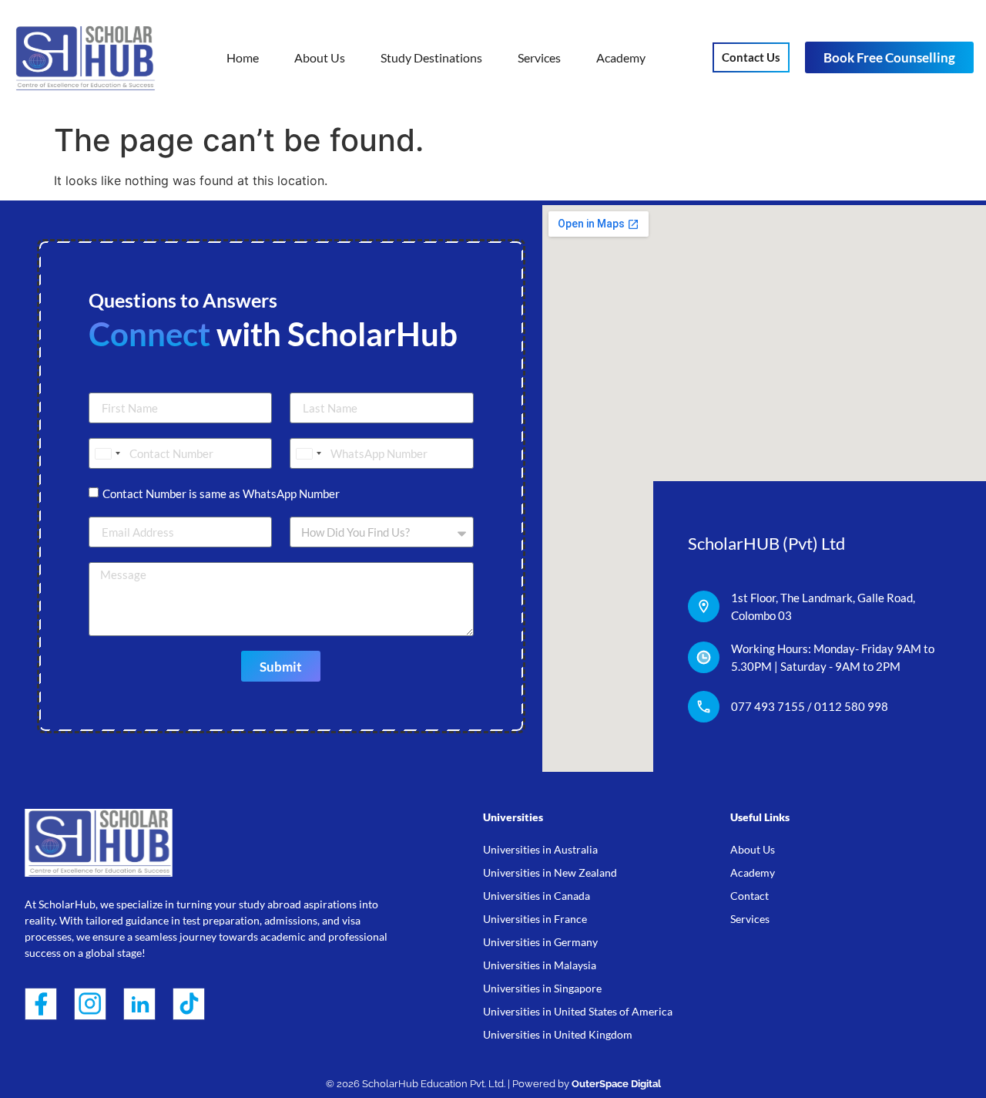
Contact (749, 896)
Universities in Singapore (542, 988)
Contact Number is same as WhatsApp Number (221, 493)
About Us (319, 57)
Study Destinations (431, 57)
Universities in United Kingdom (557, 1034)
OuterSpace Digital (616, 1084)
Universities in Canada (536, 896)
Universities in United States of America (577, 1011)
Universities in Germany (540, 942)
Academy (621, 57)
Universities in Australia (540, 849)
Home (242, 57)
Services (539, 57)
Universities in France (535, 919)
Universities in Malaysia (539, 965)
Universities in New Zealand (550, 872)
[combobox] (107, 453)
